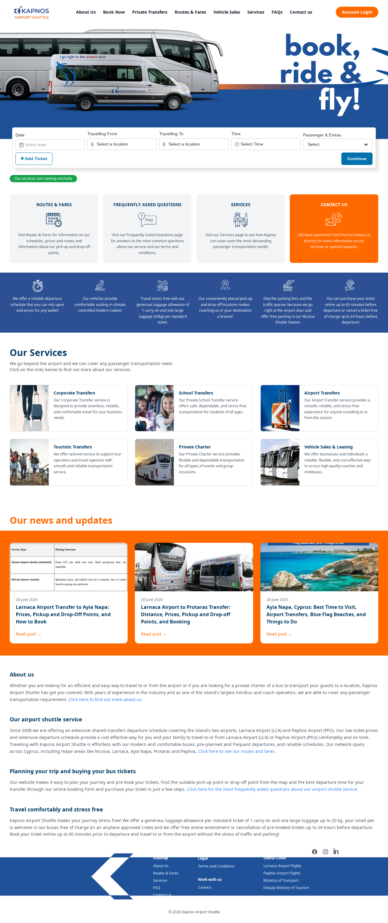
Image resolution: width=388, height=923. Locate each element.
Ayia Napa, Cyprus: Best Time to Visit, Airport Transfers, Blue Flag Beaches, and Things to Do (316, 614)
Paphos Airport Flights (281, 873)
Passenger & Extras (322, 135)
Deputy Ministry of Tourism (286, 887)
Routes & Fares (190, 12)
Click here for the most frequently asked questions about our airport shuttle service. (272, 789)
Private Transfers (149, 12)
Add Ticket (35, 158)
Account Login (357, 12)
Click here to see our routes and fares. (237, 751)
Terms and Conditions (216, 866)
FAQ (156, 887)
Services (255, 12)
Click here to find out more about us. (106, 699)
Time (236, 133)
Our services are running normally (43, 178)
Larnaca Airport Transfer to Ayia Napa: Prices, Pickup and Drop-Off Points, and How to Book (63, 614)
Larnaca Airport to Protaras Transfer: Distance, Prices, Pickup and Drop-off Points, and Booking (185, 614)
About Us (86, 12)
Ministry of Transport (281, 880)
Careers (205, 887)
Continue (356, 158)
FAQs (277, 12)
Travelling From (102, 133)
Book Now (114, 12)
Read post (29, 634)
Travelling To (171, 133)
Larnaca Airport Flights (282, 865)
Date (20, 135)
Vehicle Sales (226, 12)
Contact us (301, 12)
